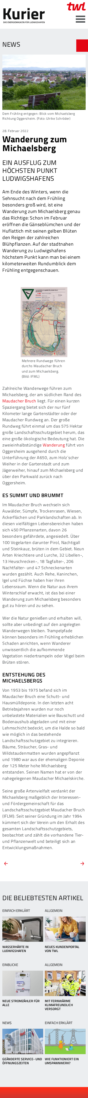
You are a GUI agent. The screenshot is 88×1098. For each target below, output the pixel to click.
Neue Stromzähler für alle (21, 1002)
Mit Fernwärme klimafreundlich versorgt (59, 1004)
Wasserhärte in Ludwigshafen (15, 948)
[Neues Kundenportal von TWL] (65, 929)
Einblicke (10, 964)
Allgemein (53, 910)
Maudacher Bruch (19, 401)
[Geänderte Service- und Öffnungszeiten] (22, 1041)
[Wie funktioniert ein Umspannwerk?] (65, 1041)
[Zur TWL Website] (76, 6)
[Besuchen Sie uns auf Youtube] (40, 1092)
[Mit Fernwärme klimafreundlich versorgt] (65, 983)
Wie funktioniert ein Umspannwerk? (62, 1060)
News (6, 1022)
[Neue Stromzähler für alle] (22, 983)
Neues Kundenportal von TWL (62, 948)
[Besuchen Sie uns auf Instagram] (56, 1092)
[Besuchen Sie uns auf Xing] (48, 1092)
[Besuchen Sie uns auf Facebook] (32, 1092)
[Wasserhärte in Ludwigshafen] (22, 929)
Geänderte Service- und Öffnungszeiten (22, 1060)
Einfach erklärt (16, 910)
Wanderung (54, 445)
